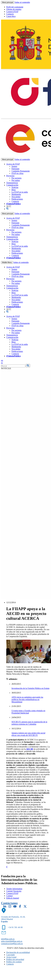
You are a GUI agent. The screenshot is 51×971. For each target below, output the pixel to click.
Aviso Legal (11, 957)
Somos (14, 166)
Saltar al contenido (22, 2)
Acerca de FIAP (13, 164)
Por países (16, 180)
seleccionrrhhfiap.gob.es (11, 941)
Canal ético (11, 16)
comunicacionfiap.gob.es (12, 943)
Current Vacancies (13, 891)
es (2, 363)
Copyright (10, 955)
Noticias (15, 187)
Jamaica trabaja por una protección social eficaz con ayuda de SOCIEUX (28, 734)
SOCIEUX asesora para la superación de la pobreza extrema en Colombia (29, 723)
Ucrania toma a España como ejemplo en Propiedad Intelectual (28, 712)
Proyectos (10, 176)
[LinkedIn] (4, 906)
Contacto (10, 14)
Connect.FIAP (12, 12)
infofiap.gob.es (8, 939)
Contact (9, 896)
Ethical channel (12, 898)
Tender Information (14, 889)
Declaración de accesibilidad (18, 952)
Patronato (15, 169)
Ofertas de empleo (13, 9)
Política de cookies (14, 962)
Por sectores (16, 178)
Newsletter (16, 197)
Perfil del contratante (14, 7)
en (2, 360)
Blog (14, 190)
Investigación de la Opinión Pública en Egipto (30, 688)
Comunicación (12, 185)
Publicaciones (17, 199)
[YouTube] (14, 906)
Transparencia (12, 183)
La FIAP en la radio (20, 192)
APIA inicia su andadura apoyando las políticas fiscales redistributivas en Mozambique (27, 699)
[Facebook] (20, 906)
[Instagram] (9, 906)
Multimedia (16, 194)
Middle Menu (7, 262)
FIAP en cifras (17, 173)
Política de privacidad (15, 959)
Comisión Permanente (21, 171)
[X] (25, 906)
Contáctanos (9, 903)
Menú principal (7, 2)
